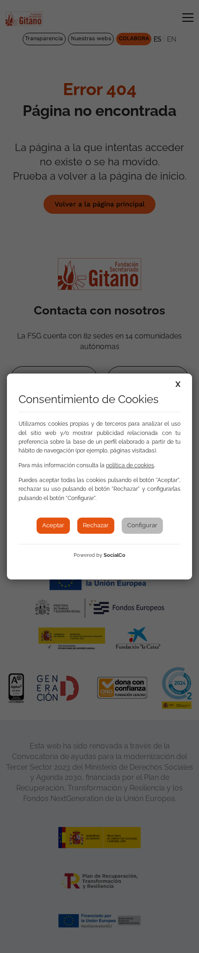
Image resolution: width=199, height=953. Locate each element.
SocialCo (114, 555)
